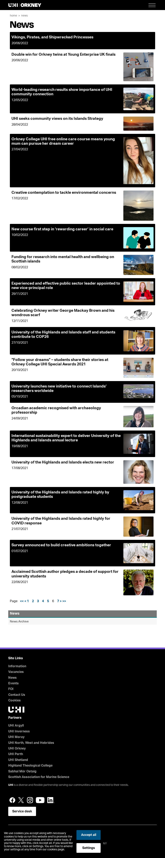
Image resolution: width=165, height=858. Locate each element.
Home (13, 15)
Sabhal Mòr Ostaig (22, 771)
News (24, 15)
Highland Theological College (30, 765)
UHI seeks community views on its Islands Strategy (57, 119)
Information (17, 666)
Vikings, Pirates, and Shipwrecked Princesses (52, 37)
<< (22, 601)
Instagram (30, 800)
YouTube (40, 800)
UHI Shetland (18, 760)
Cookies (14, 700)
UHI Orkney (17, 748)
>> (64, 601)
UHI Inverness (19, 731)
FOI (10, 689)
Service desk (22, 811)
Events (13, 683)
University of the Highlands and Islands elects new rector (62, 462)
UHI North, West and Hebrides (31, 742)
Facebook (12, 800)
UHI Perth (15, 754)
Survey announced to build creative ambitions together (61, 545)
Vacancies (16, 671)
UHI (10, 785)
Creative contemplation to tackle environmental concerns (63, 193)
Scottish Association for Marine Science (38, 777)
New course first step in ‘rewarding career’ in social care (62, 229)
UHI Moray (16, 737)
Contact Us (16, 694)
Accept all (88, 834)
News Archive (19, 621)
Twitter (21, 800)
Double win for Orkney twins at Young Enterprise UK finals (63, 54)
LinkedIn (50, 800)
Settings (88, 848)
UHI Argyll (16, 725)
